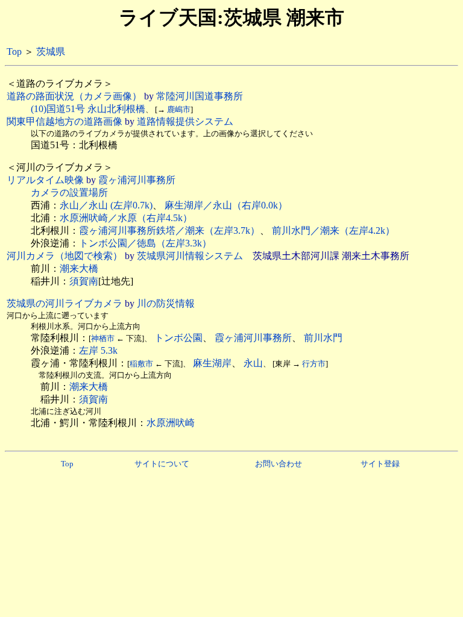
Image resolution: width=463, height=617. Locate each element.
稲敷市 (141, 363)
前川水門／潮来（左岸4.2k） (333, 230)
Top (14, 51)
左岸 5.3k (98, 350)
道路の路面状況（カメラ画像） (74, 96)
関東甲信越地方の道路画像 (64, 121)
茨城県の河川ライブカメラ (64, 303)
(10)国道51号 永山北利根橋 (88, 109)
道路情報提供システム (185, 121)
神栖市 (103, 338)
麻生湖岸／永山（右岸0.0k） (226, 205)
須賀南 (83, 281)
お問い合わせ (278, 463)
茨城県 (50, 51)
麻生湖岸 (212, 363)
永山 (253, 363)
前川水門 (323, 338)
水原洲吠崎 (170, 423)
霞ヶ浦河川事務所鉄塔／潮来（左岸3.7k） (169, 230)
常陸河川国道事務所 (199, 96)
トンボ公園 (178, 338)
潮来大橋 (79, 268)
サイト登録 (380, 463)
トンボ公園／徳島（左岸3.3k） (145, 243)
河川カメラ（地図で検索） (64, 256)
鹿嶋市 (179, 109)
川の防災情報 (166, 303)
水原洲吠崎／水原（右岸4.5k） (126, 218)
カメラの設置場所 (69, 192)
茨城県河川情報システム (190, 256)
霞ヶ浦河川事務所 (136, 180)
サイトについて (161, 463)
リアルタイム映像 (45, 180)
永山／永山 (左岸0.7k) (106, 205)
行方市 (314, 363)
